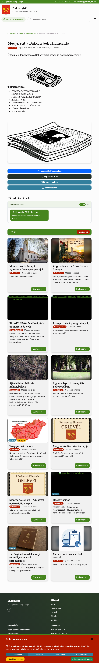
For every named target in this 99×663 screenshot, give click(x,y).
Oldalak (54, 616)
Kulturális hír (31, 33)
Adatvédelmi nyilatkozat (18, 630)
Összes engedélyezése (83, 659)
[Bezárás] (92, 639)
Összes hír (83, 232)
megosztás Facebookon (50, 171)
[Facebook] (9, 610)
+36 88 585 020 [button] (63, 2)
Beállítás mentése (16, 659)
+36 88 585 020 (58, 630)
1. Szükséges (17, 654)
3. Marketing (59, 654)
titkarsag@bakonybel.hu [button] (86, 2)
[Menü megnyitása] (95, 19)
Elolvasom (38, 289)
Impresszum (12, 633)
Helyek (54, 612)
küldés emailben (50, 182)
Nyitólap (12, 33)
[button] (43, 75)
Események (56, 608)
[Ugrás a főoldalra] (6, 9)
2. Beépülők (38, 654)
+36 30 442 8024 (59, 633)
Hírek (21, 33)
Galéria (54, 620)
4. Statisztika (81, 654)
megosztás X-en (50, 176)
